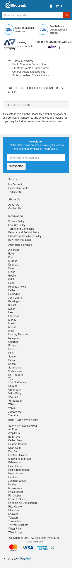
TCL (10, 378)
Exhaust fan (15, 462)
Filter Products (18, 104)
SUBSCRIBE (16, 166)
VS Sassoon (15, 400)
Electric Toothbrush (19, 458)
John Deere (15, 297)
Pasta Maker (15, 492)
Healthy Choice (17, 286)
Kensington (14, 301)
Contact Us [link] (14, 208)
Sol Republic (15, 375)
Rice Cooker (15, 506)
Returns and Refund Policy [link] (24, 232)
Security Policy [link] (16, 225)
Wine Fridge (15, 532)
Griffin (11, 279)
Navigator (14, 338)
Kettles (12, 484)
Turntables (14, 521)
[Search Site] (66, 15)
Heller (11, 290)
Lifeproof (13, 316)
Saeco (12, 356)
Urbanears (14, 389)
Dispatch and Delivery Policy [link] (24, 236)
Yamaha (13, 415)
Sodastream (15, 371)
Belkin (11, 253)
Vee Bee (13, 397)
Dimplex (13, 264)
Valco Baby (14, 393)
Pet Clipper (14, 495)
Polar (11, 353)
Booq (11, 257)
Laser (11, 308)
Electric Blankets (18, 455)
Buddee (12, 261)
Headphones (15, 473)
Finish (11, 272)
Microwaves (15, 488)
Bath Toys (14, 436)
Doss (11, 268)
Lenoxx (12, 312)
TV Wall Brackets (18, 525)
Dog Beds (14, 451)
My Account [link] (15, 184)
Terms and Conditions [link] (21, 228)
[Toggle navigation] (66, 6)
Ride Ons (13, 510)
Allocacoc (13, 250)
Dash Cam (14, 447)
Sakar (11, 360)
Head (11, 283)
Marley (12, 319)
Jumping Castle (17, 480)
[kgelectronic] (25, 6)
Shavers (13, 514)
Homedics (14, 294)
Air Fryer (13, 429)
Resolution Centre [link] (18, 188)
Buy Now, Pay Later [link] (19, 239)
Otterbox (13, 341)
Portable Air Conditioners (22, 503)
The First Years (17, 382)
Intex (11, 330)
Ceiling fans (15, 440)
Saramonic (14, 367)
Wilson (12, 404)
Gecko (12, 275)
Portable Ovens (17, 499)
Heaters (13, 477)
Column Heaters (17, 444)
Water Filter (15, 528)
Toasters (13, 517)
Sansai (12, 364)
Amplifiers (14, 433)
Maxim (12, 323)
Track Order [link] (15, 191)
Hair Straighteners (19, 469)
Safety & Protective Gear (22, 425)
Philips (12, 345)
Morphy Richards (18, 334)
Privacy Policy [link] (16, 221)
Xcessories (14, 411)
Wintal (12, 408)
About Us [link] (13, 204)
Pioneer (12, 349)
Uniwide (13, 386)
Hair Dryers (15, 466)
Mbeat (12, 327)
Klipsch (12, 305)
